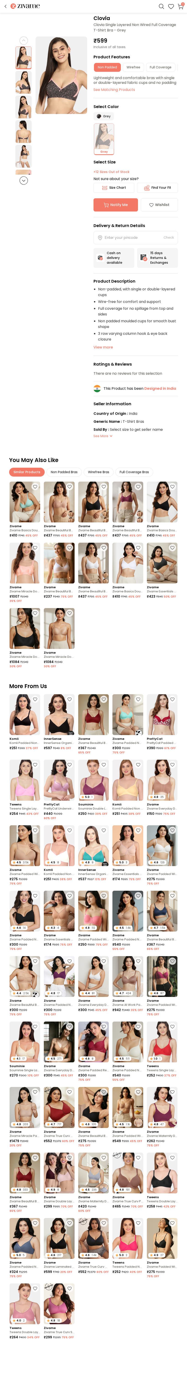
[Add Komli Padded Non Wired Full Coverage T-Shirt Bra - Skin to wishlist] (138, 764)
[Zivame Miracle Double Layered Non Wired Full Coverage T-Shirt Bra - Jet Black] (25, 628)
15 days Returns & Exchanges (159, 258)
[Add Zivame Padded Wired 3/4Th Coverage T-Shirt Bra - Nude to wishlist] (35, 830)
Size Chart (117, 187)
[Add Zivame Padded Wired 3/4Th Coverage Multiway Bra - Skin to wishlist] (138, 1092)
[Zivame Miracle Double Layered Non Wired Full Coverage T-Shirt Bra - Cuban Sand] (59, 628)
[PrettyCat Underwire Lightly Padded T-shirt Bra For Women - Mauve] (59, 780)
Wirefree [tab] (133, 67)
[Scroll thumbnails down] (24, 180)
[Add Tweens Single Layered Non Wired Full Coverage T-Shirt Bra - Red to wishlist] (172, 1026)
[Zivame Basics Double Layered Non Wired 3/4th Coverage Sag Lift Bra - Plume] (25, 502)
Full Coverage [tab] (160, 67)
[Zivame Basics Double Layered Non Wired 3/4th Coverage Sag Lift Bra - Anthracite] (162, 502)
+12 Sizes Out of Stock (112, 172)
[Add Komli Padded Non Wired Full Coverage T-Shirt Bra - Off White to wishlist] (69, 830)
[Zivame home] (25, 6)
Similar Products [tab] (26, 472)
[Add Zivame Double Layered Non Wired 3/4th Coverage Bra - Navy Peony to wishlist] (138, 1349)
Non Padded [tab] (107, 67)
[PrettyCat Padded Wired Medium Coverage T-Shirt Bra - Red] (162, 714)
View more (103, 347)
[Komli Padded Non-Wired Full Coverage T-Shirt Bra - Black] (25, 714)
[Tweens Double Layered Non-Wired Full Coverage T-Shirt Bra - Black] (162, 1173)
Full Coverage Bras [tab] (134, 472)
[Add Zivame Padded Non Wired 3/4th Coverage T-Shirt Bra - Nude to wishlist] (138, 895)
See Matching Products (114, 89)
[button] (5, 6)
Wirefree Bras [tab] (98, 472)
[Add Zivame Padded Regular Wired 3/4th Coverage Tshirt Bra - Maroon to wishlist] (103, 1026)
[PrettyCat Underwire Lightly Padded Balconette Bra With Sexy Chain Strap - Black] (162, 1365)
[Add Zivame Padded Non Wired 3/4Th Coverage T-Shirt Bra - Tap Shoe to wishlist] (35, 895)
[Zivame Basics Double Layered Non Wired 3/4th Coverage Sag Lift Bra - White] (127, 563)
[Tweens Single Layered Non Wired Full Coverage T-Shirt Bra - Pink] (25, 780)
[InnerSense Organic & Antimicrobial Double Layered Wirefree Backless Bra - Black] (59, 714)
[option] (23, 57)
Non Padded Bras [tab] (64, 472)
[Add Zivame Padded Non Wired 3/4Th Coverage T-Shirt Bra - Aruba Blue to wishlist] (138, 699)
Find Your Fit (161, 187)
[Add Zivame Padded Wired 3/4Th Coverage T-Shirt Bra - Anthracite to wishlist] (172, 1223)
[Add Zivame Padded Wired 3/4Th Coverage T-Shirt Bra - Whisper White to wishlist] (172, 830)
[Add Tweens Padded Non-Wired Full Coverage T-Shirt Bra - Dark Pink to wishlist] (138, 1223)
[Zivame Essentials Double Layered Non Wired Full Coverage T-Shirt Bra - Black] (162, 563)
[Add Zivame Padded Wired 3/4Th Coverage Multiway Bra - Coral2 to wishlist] (103, 895)
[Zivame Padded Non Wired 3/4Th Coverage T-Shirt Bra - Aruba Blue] (127, 714)
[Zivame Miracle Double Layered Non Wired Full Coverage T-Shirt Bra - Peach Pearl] (25, 563)
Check (169, 237)
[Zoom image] (61, 75)
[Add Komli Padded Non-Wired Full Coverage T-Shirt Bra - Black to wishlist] (35, 699)
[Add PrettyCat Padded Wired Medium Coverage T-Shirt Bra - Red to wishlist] (172, 699)
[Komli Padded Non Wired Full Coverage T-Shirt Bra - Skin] (127, 780)
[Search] (161, 6)
